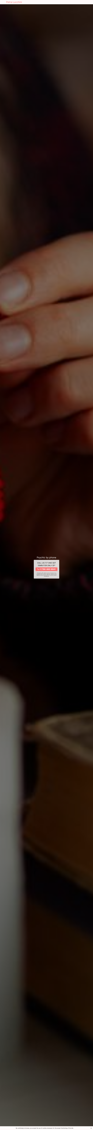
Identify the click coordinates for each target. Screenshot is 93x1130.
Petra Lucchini (14, 2)
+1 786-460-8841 (47, 569)
